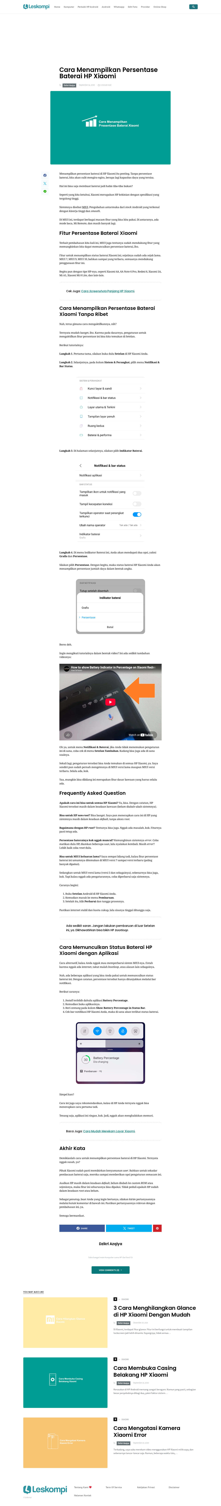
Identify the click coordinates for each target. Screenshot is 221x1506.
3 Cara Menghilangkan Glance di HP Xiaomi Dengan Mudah (155, 1311)
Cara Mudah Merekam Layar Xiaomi (109, 1131)
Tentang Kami (81, 1487)
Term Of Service (114, 1487)
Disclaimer (174, 1487)
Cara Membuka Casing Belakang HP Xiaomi (145, 1371)
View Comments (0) (109, 1270)
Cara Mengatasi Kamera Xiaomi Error (147, 1431)
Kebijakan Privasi (146, 1487)
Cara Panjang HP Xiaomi (107, 291)
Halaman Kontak (82, 1495)
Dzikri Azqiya (69, 85)
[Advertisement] (110, 36)
